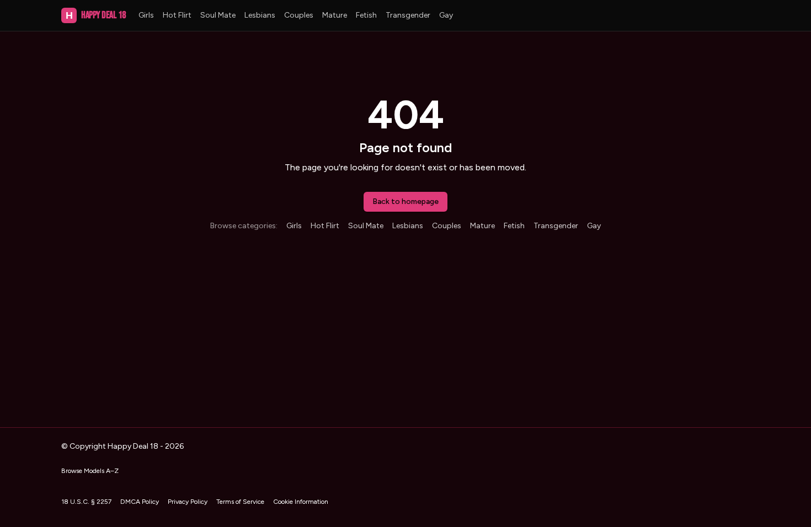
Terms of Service (240, 502)
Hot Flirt (177, 15)
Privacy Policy (187, 502)
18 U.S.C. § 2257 (86, 502)
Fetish (366, 15)
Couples (298, 15)
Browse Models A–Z (90, 471)
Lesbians (259, 15)
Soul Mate (218, 15)
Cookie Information (300, 502)
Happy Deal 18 (95, 15)
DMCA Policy (139, 502)
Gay (446, 15)
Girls (146, 15)
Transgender (408, 15)
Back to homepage (405, 201)
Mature (334, 15)
